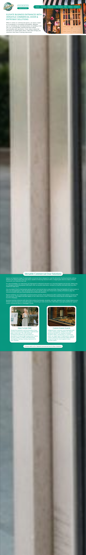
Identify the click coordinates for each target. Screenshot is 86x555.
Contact (76, 7)
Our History (59, 7)
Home (37, 7)
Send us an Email (23, 8)
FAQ (65, 7)
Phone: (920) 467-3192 (23, 5)
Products (50, 7)
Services (43, 7)
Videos (70, 7)
